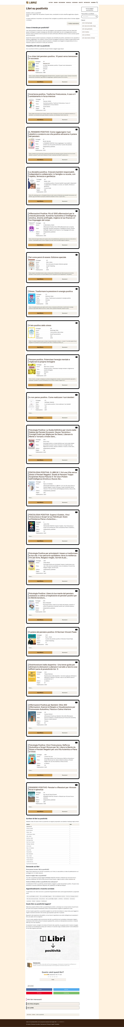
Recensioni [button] (64, 82)
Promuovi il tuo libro (35, 1024)
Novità (81, 2)
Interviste (87, 2)
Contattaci (57, 1024)
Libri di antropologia (87, 23)
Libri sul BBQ (30, 1007)
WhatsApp (67, 993)
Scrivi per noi (43, 1024)
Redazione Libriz (36, 962)
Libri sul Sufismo (86, 35)
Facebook (40, 989)
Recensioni (62, 2)
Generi (56, 2)
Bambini (93, 2)
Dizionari (75, 2)
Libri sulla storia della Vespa (89, 26)
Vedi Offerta (40, 82)
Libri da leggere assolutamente (89, 9)
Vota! (53, 979)
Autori (51, 2)
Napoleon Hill (46, 63)
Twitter (66, 989)
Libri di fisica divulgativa (33, 1003)
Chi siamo (28, 1024)
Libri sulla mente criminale (88, 38)
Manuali (68, 2)
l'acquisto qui (71, 879)
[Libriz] (31, 2)
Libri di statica (85, 32)
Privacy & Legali (50, 1024)
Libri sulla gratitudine (87, 29)
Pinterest (39, 993)
